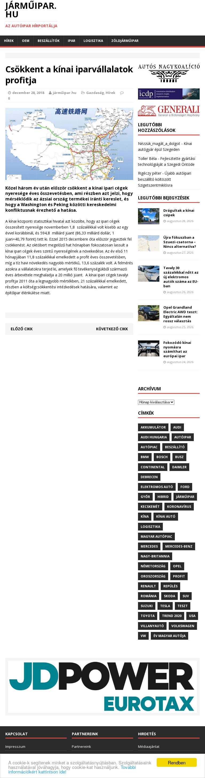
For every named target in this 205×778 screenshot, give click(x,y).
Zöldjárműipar (125, 40)
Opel (177, 566)
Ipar (71, 40)
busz (179, 457)
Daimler (179, 467)
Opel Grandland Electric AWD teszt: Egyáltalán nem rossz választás (180, 314)
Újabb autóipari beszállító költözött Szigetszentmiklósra (164, 179)
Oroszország (153, 576)
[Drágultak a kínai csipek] (148, 221)
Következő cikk (112, 328)
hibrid (163, 496)
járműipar (185, 496)
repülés (170, 586)
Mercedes (149, 546)
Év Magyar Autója (169, 636)
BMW (145, 457)
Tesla (165, 606)
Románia (148, 596)
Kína (145, 516)
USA (192, 616)
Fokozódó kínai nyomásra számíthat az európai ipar (177, 349)
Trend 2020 (172, 616)
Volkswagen (182, 626)
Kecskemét (150, 506)
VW (143, 636)
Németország (153, 566)
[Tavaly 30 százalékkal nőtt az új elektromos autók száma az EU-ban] (148, 278)
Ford (185, 487)
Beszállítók (49, 40)
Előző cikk (22, 328)
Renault (148, 586)
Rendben (177, 762)
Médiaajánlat (148, 746)
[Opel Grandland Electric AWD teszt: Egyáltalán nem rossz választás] (148, 318)
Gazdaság (95, 92)
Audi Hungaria (154, 437)
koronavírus (179, 506)
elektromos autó (157, 487)
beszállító (175, 447)
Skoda (169, 596)
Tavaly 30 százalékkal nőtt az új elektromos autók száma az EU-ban (181, 276)
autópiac (149, 447)
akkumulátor (153, 427)
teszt (183, 606)
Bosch (162, 457)
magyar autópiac (156, 536)
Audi (177, 427)
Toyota (148, 616)
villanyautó (152, 626)
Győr (145, 496)
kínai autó (165, 516)
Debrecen (149, 477)
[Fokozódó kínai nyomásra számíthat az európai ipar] (148, 353)
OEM (25, 40)
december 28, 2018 (28, 92)
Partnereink (81, 746)
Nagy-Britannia (155, 556)
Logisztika (93, 40)
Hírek (9, 40)
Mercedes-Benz (178, 546)
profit (179, 576)
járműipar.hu (64, 92)
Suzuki (147, 606)
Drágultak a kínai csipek (178, 212)
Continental (153, 467)
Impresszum (15, 746)
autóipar (182, 437)
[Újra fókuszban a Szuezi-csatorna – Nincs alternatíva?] (148, 248)
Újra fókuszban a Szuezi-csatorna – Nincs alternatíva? (179, 242)
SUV (186, 596)
